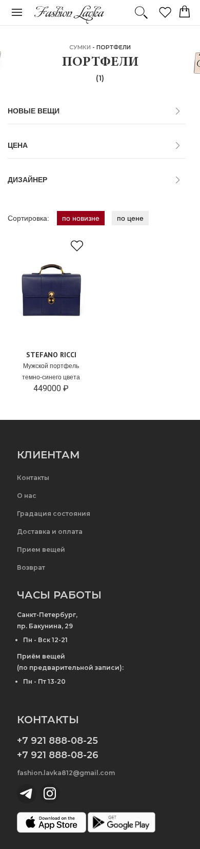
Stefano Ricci (51, 354)
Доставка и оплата (50, 531)
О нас (26, 495)
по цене (130, 218)
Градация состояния (53, 513)
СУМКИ (80, 47)
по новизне (80, 218)
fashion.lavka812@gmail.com (66, 773)
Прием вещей (41, 549)
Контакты (33, 477)
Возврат (31, 567)
